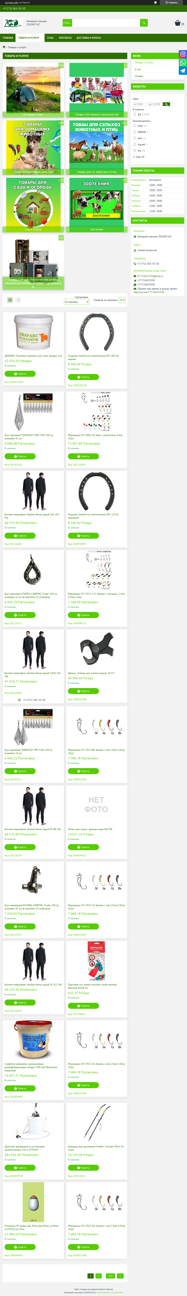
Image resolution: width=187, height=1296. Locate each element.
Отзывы (139, 76)
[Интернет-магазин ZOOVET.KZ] (13, 23)
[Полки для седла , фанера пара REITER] (96, 806)
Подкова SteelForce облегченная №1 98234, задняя (93, 357)
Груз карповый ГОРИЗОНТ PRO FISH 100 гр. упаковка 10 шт (29, 436)
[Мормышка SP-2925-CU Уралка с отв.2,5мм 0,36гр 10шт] (96, 882)
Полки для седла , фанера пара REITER (90, 829)
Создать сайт (11, 2)
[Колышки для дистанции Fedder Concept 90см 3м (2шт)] (96, 1123)
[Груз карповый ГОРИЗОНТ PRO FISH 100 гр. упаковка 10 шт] (33, 412)
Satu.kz (109, 1289)
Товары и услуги (28, 37)
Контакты (65, 37)
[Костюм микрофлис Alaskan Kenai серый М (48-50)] (33, 806)
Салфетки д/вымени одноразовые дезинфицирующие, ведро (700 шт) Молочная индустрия (31, 1067)
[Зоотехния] (96, 205)
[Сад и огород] (33, 205)
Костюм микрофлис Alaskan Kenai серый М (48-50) (33, 829)
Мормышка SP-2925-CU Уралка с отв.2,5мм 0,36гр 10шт (96, 907)
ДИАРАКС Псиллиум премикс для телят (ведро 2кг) (33, 355)
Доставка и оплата (89, 37)
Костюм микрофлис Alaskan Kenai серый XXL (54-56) (32, 516)
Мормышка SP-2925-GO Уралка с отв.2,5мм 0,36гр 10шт (96, 1227)
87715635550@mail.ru (150, 276)
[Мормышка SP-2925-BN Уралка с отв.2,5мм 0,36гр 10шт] (96, 726)
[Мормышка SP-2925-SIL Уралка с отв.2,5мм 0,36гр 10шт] (96, 1040)
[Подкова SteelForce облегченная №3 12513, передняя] (96, 491)
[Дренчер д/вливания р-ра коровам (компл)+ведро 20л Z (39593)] (33, 1123)
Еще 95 (140, 156)
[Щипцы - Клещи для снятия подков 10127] (96, 649)
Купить (22, 373)
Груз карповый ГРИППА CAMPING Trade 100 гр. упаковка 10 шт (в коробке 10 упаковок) (31, 595)
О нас (50, 37)
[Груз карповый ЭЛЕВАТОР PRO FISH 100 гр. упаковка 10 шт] (33, 726)
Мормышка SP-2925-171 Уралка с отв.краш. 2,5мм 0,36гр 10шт (96, 595)
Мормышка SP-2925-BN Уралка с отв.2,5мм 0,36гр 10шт (96, 751)
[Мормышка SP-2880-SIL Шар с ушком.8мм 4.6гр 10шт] (96, 412)
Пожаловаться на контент (109, 1292)
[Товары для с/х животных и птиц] (96, 147)
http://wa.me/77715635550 (149, 292)
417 (110, 1276)
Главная (8, 37)
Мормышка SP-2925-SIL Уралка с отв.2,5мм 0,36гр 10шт (96, 1065)
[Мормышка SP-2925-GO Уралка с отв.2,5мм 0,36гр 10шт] (96, 1202)
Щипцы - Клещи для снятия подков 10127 (91, 673)
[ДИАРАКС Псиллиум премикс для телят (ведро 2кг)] (33, 332)
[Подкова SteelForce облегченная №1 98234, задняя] (96, 332)
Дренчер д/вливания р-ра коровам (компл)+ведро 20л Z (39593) (25, 1148)
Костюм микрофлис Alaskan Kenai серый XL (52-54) (33, 984)
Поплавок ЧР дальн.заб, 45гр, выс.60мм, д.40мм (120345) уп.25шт (31, 1227)
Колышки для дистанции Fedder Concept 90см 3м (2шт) (96, 1148)
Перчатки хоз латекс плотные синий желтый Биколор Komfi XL (92, 986)
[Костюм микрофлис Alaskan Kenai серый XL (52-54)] (33, 961)
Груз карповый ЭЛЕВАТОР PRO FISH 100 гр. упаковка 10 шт (29, 751)
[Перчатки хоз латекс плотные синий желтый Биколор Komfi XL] (96, 961)
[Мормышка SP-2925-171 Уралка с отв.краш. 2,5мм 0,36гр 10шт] (96, 570)
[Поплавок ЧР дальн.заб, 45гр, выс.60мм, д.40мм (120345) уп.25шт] (33, 1202)
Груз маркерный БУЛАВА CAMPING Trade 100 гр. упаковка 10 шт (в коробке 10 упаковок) (32, 907)
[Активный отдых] (33, 90)
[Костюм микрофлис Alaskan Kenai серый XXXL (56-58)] (33, 649)
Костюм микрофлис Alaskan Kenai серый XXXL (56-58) (33, 674)
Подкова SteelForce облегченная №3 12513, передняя (93, 516)
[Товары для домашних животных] (33, 147)
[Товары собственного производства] (96, 90)
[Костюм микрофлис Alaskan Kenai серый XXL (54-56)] (33, 491)
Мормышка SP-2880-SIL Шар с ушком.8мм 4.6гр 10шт (95, 436)
